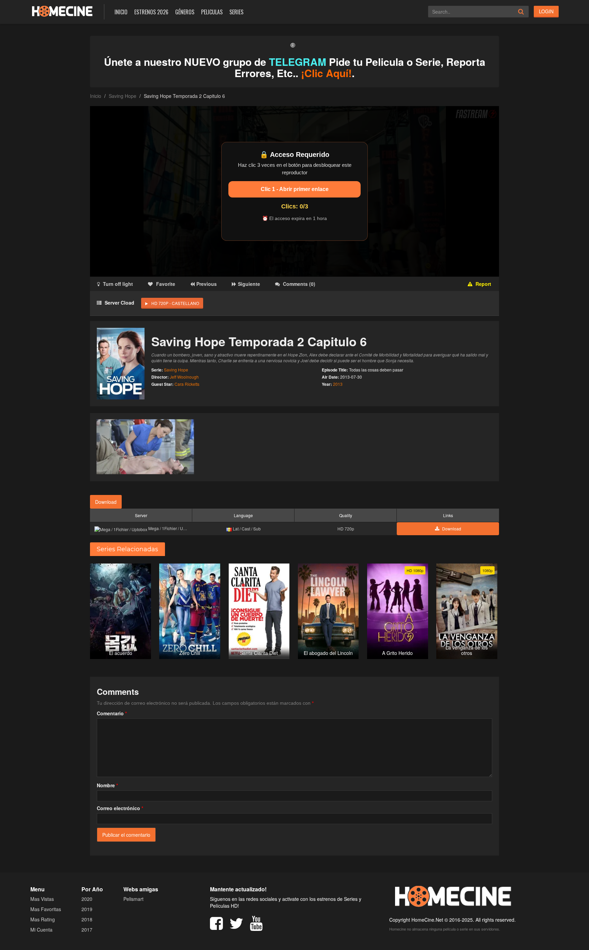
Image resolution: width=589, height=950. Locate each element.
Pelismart (133, 898)
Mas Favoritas (45, 909)
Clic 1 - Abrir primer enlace (295, 189)
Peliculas (212, 12)
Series (236, 12)
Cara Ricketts (187, 384)
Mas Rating (42, 919)
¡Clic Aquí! (326, 72)
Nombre (107, 785)
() (299, 283)
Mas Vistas (42, 898)
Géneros (184, 12)
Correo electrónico (120, 808)
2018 (86, 919)
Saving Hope (122, 95)
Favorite (165, 283)
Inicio (121, 12)
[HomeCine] (62, 11)
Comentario (112, 713)
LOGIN (546, 11)
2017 (86, 929)
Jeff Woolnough (184, 377)
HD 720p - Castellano (175, 303)
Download (106, 501)
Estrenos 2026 (151, 12)
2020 (86, 898)
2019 (86, 909)
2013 (338, 384)
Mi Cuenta (41, 929)
